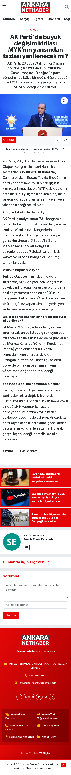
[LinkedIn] (39, 697)
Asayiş (24, 19)
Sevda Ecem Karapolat (20, 149)
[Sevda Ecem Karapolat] (12, 542)
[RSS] (52, 697)
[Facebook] (19, 697)
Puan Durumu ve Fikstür (17, 727)
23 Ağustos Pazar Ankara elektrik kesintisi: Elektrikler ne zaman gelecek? (35, 768)
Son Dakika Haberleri (21, 736)
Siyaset (35, 30)
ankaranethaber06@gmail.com (37, 682)
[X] (26, 697)
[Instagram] (32, 697)
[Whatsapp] (45, 697)
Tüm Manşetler (50, 725)
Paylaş (11, 139)
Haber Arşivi (49, 736)
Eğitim (38, 19)
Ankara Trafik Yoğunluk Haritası (47, 716)
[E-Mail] (27, 547)
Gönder (11, 615)
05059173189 (37, 675)
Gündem (9, 19)
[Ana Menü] (4, 7)
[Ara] (67, 7)
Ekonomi (53, 19)
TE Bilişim (44, 753)
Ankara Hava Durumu (15, 716)
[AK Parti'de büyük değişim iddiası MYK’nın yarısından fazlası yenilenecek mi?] (35, 115)
